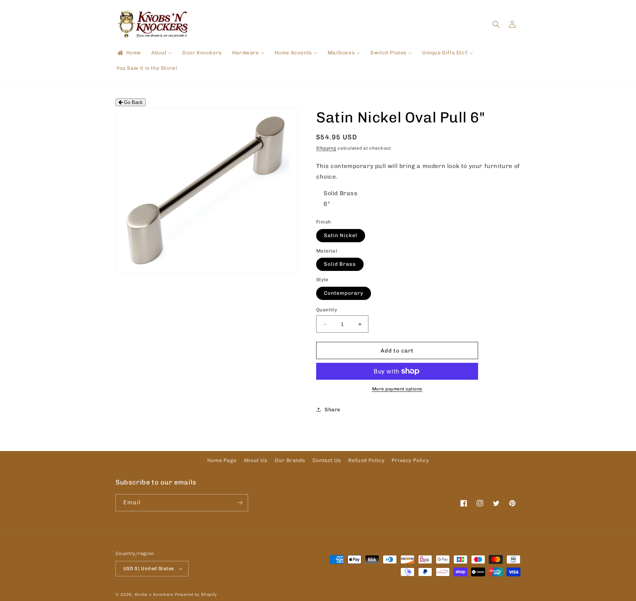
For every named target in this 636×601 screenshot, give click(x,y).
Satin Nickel (340, 235)
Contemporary (343, 293)
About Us (256, 460)
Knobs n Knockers (154, 594)
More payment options (397, 388)
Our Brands (290, 460)
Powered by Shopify (196, 594)
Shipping (326, 148)
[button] (496, 24)
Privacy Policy (410, 460)
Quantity (326, 309)
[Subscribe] (240, 502)
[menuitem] (128, 53)
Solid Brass (340, 264)
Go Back (133, 102)
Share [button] (332, 410)
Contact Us (326, 460)
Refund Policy (366, 460)
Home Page (221, 460)
